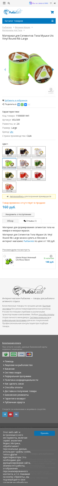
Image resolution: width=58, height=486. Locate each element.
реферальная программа (14, 320)
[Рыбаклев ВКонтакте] (16, 414)
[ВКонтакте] (25, 104)
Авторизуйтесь (17, 196)
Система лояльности (39, 317)
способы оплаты (46, 314)
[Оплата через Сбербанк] (5, 354)
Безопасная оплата (11, 343)
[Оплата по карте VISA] (21, 354)
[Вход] (54, 3)
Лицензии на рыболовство (19, 365)
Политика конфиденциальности (21, 379)
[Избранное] (51, 3)
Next (51, 256)
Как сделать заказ (14, 383)
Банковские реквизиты (17, 394)
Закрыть (53, 485)
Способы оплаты (14, 387)
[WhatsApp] (22, 104)
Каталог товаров (14, 20)
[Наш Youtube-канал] (10, 414)
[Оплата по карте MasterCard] (29, 354)
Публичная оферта (15, 402)
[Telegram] (18, 104)
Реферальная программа (18, 376)
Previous (4, 256)
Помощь (9, 361)
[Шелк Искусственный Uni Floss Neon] (9, 261)
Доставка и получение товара (21, 391)
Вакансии (10, 368)
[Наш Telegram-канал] (4, 414)
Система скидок (13, 372)
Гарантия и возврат (15, 398)
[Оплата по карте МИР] (13, 354)
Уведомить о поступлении (18, 214)
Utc (11, 131)
